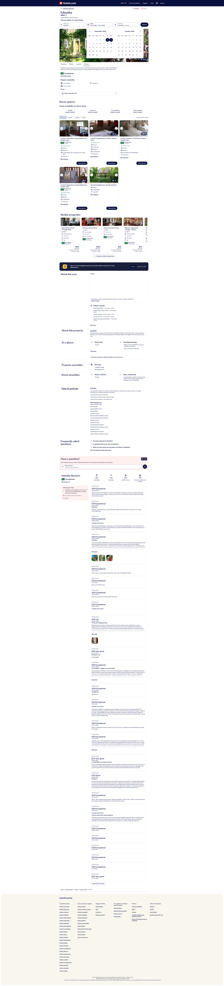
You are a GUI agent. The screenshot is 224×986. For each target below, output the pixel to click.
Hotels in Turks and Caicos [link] (84, 909)
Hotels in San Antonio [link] (65, 948)
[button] (93, 40)
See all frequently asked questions (100, 450)
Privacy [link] (133, 909)
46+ (144, 59)
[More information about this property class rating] (66, 15)
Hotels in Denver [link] (63, 937)
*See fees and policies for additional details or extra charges (106, 357)
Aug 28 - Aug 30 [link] (115, 112)
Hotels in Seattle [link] (63, 965)
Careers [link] (152, 909)
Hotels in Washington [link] (64, 940)
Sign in (162, 3)
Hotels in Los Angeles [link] (64, 929)
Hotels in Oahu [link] (81, 934)
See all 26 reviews (66, 76)
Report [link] (67, 498)
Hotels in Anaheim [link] (64, 968)
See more (93, 325)
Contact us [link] (98, 912)
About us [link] (152, 906)
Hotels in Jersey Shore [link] (83, 923)
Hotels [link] (62, 889)
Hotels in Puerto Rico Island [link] (85, 929)
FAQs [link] (97, 909)
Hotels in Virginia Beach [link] (65, 962)
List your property (134, 3)
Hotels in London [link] (63, 959)
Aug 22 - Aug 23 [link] (70, 112)
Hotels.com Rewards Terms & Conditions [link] (139, 919)
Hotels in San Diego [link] (64, 920)
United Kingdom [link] (69, 889)
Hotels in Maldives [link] (82, 915)
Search (144, 24)
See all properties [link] (68, 8)
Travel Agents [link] (117, 916)
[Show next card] (147, 235)
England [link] (76, 889)
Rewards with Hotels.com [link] (156, 915)
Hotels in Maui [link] (81, 926)
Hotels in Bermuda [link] (82, 917)
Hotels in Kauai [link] (81, 931)
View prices (82, 163)
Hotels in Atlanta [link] (63, 945)
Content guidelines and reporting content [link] (138, 915)
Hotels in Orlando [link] (63, 915)
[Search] (145, 467)
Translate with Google (98, 523)
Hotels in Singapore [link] (83, 912)
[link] (144, 8)
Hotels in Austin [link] (63, 943)
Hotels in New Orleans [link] (65, 917)
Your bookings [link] (99, 906)
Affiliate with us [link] (118, 908)
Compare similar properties (105, 256)
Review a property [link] (100, 915)
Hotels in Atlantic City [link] (65, 954)
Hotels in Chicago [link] (63, 912)
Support (145, 3)
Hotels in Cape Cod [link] (83, 937)
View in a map (95, 300)
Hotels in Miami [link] (63, 931)
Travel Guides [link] (153, 912)
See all (62, 89)
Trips (151, 3)
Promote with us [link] (118, 913)
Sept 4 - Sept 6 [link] (137, 112)
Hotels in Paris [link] (63, 934)
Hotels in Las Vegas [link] (64, 906)
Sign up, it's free (142, 266)
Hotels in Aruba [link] (81, 906)
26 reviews (65, 482)
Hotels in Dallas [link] (63, 970)
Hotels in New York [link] (64, 909)
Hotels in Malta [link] (81, 920)
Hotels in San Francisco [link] (65, 926)
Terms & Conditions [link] (137, 906)
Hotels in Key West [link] (64, 957)
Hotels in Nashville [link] (64, 923)
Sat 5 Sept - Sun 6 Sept (97, 25)
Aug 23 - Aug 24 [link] (92, 112)
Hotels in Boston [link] (63, 951)
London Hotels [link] (83, 889)
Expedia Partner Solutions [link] (120, 911)
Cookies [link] (134, 912)
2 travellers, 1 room (123, 25)
